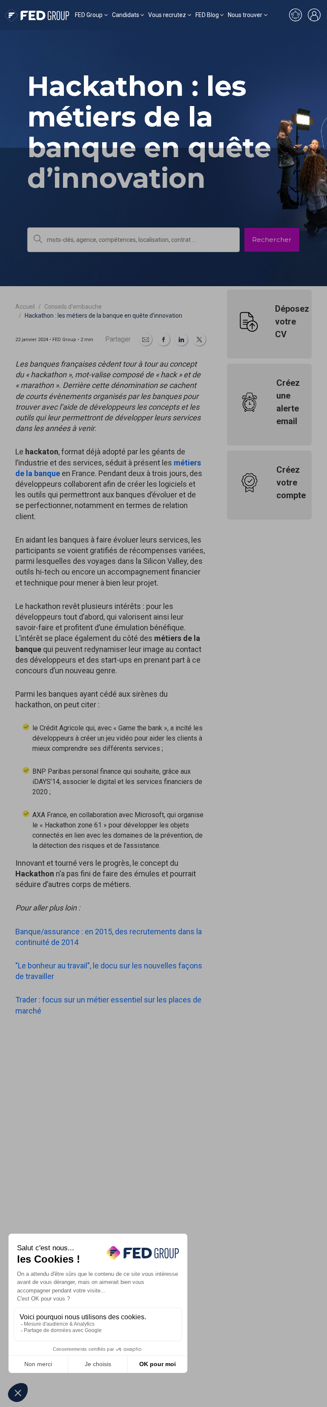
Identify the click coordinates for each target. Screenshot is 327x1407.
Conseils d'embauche (73, 306)
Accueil (25, 306)
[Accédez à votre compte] (314, 15)
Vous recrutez (167, 14)
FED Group (89, 14)
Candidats (125, 14)
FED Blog (207, 14)
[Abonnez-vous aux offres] (295, 15)
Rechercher (272, 239)
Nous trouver (245, 14)
